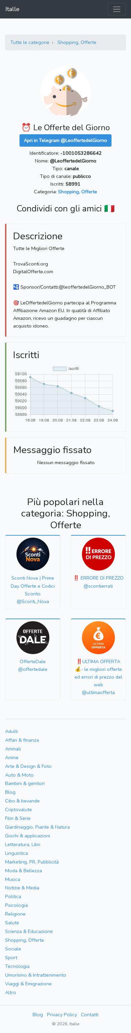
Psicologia (16, 905)
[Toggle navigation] (117, 9)
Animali (13, 748)
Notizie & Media (22, 887)
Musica (12, 879)
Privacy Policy (62, 1014)
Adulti (11, 731)
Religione (15, 914)
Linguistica (16, 853)
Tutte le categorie (29, 42)
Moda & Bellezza (23, 870)
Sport (11, 957)
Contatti (89, 1014)
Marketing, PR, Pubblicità (32, 861)
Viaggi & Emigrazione (28, 983)
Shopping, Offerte (76, 42)
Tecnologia (17, 966)
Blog (10, 792)
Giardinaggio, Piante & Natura (37, 827)
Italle (12, 9)
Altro (10, 992)
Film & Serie (18, 818)
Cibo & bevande (22, 800)
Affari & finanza (22, 740)
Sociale (13, 948)
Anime (11, 757)
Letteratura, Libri (22, 844)
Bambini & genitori (25, 783)
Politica (13, 896)
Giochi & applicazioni (27, 835)
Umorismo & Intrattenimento (35, 975)
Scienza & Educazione (29, 931)
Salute (12, 922)
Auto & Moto (19, 775)
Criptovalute (18, 809)
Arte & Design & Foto (28, 766)
